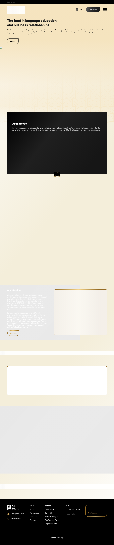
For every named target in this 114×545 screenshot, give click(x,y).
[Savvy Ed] (16, 6)
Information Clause (72, 509)
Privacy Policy (70, 514)
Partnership (34, 513)
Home (32, 509)
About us (13, 333)
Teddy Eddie (49, 509)
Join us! (13, 41)
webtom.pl (59, 538)
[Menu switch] (105, 9)
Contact (33, 520)
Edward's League (51, 516)
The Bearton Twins (52, 520)
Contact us (93, 9)
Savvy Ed (48, 513)
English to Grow (51, 523)
